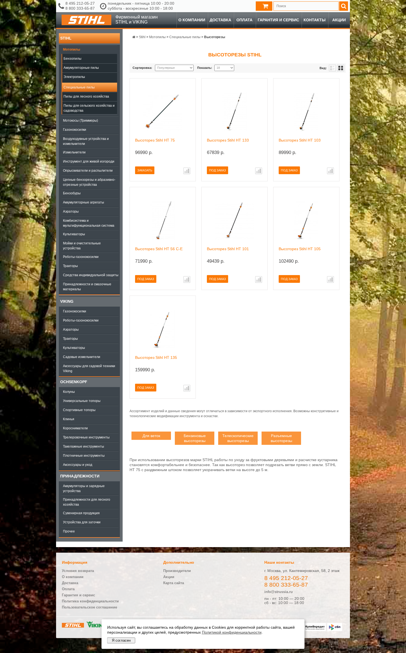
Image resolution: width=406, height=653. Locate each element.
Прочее (69, 531)
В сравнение (186, 171)
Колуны (69, 392)
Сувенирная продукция (81, 513)
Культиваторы (74, 234)
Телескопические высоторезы (238, 438)
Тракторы (70, 266)
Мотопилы (71, 49)
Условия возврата (78, 571)
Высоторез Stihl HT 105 (300, 249)
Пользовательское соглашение (89, 607)
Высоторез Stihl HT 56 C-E (159, 249)
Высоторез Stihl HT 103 (300, 140)
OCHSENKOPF (73, 382)
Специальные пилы (79, 87)
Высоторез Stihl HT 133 (228, 140)
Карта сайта (173, 583)
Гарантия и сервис (278, 20)
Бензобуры (72, 193)
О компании (191, 20)
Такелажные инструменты (83, 446)
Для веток (151, 435)
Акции (339, 20)
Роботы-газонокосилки (81, 257)
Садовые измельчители (81, 357)
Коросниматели (75, 428)
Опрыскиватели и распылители (88, 171)
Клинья (68, 419)
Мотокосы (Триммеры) (80, 120)
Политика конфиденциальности (90, 601)
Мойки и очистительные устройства (82, 245)
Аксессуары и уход (77, 465)
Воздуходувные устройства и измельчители (86, 141)
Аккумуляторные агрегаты (83, 202)
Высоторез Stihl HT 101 (228, 249)
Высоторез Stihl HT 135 (156, 357)
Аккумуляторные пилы (81, 68)
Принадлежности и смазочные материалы (87, 286)
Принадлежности (79, 476)
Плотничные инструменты (84, 456)
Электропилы (74, 77)
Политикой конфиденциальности (232, 632)
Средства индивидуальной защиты (90, 275)
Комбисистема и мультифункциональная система (88, 223)
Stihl (66, 38)
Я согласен (121, 640)
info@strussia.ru (278, 592)
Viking (66, 301)
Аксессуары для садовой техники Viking (89, 368)
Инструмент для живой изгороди (88, 161)
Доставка (220, 20)
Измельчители (74, 152)
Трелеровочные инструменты (86, 437)
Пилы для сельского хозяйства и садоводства (89, 108)
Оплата (244, 20)
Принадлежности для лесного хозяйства (86, 502)
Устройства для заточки (82, 522)
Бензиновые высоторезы (195, 438)
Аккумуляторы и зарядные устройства (84, 488)
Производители (177, 571)
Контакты (315, 20)
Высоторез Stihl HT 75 (155, 140)
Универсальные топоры (82, 401)
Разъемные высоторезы (281, 438)
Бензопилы (72, 59)
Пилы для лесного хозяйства (86, 96)
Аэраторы (71, 211)
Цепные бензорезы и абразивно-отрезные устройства (89, 182)
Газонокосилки (74, 130)
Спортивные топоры (79, 410)
